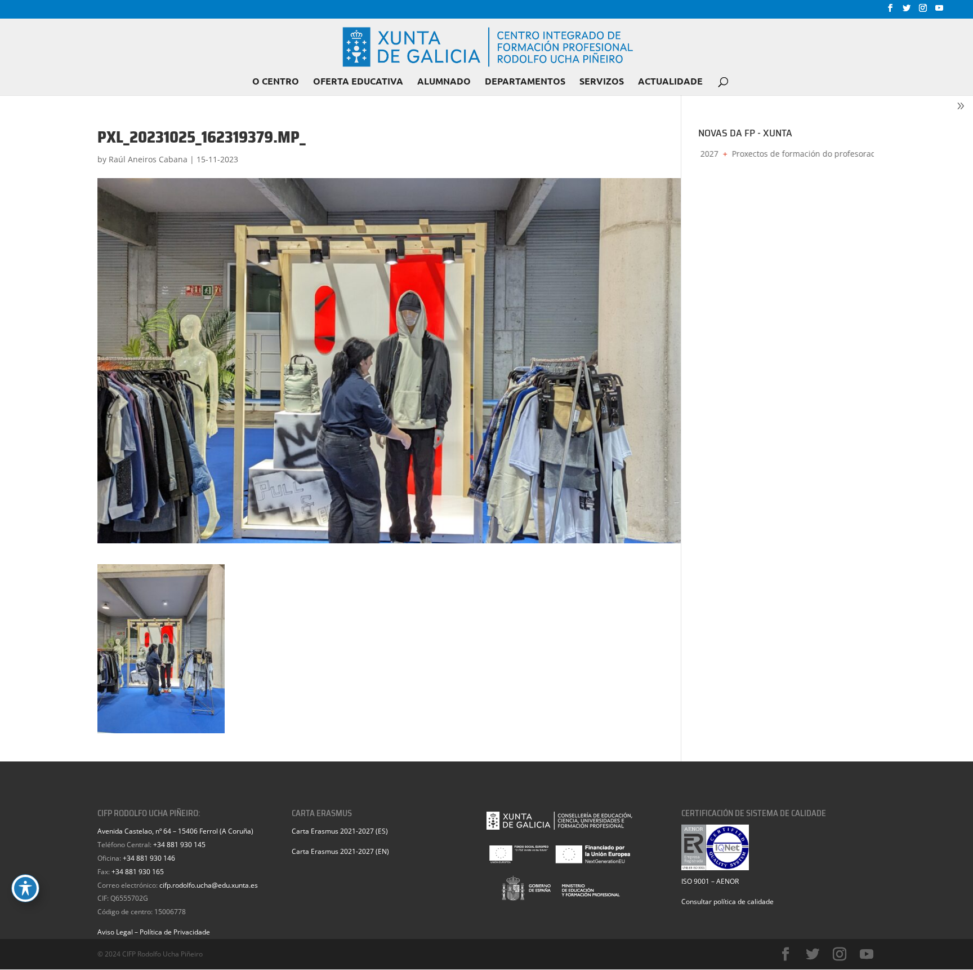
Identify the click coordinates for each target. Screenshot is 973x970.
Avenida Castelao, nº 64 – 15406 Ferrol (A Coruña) (175, 831)
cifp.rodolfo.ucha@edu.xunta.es (208, 885)
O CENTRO (275, 82)
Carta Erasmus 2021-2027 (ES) (340, 831)
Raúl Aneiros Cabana (148, 159)
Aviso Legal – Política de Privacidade (153, 932)
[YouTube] (939, 11)
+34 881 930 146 (149, 858)
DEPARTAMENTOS (525, 82)
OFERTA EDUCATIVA (358, 82)
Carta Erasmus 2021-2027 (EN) (340, 851)
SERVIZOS (601, 82)
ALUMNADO (444, 82)
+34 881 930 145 (179, 844)
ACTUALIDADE (670, 82)
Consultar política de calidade (727, 901)
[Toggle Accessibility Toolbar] (25, 888)
